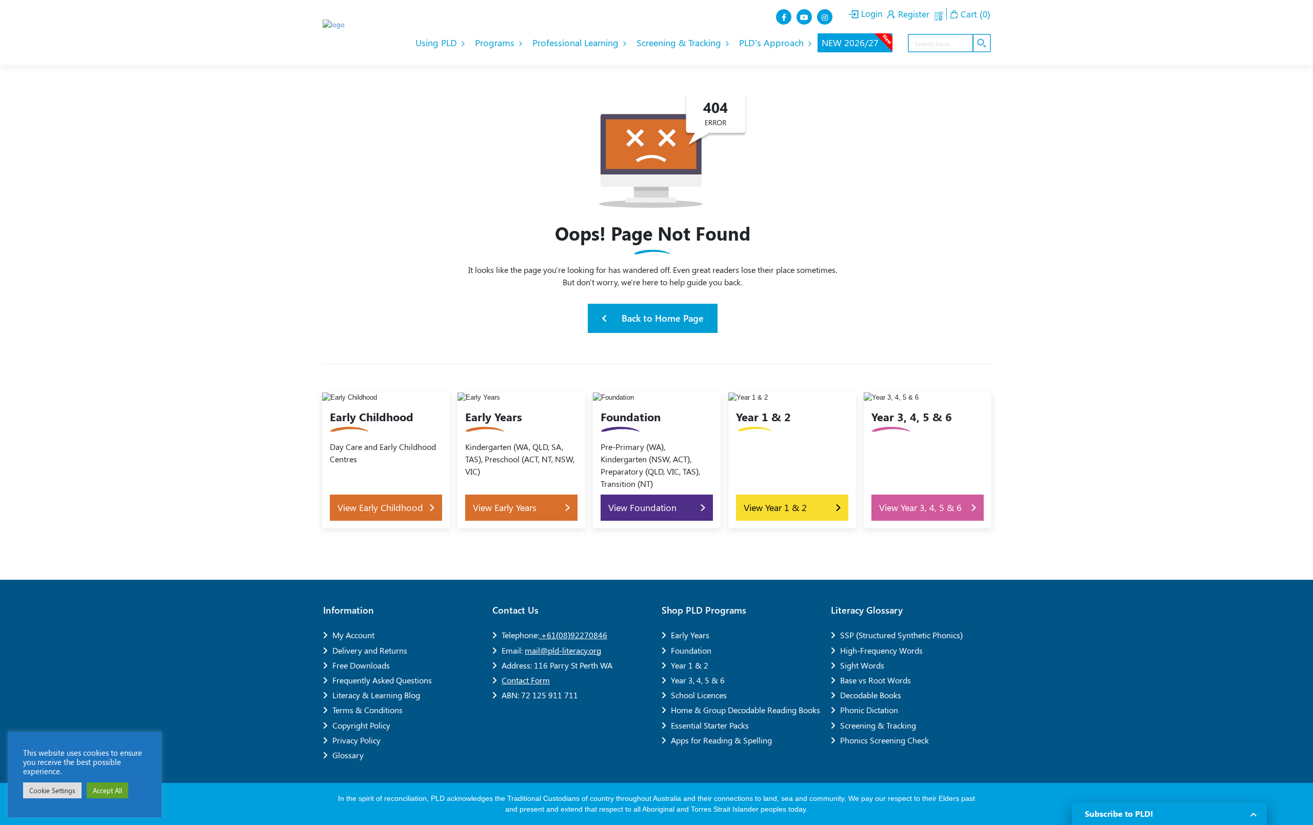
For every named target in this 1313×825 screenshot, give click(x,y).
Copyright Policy (361, 725)
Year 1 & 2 (689, 665)
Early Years (690, 635)
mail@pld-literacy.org (563, 650)
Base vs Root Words (875, 680)
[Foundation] (657, 460)
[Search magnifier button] (981, 43)
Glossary (348, 755)
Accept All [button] (107, 790)
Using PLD (437, 42)
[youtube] (805, 17)
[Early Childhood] (386, 460)
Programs (496, 42)
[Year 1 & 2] (792, 460)
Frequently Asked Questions (382, 680)
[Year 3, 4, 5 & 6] (927, 460)
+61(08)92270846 (573, 635)
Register (912, 13)
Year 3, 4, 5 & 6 (698, 680)
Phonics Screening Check (884, 740)
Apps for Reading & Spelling (721, 740)
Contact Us (515, 610)
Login (871, 13)
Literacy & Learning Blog (376, 695)
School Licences (699, 695)
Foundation (691, 650)
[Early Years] (521, 460)
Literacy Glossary (867, 610)
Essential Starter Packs (710, 725)
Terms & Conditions (367, 709)
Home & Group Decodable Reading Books (745, 709)
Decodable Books (870, 695)
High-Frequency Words (881, 650)
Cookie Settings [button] (52, 790)
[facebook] (784, 17)
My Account (353, 635)
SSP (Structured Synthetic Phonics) (901, 635)
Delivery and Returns (369, 650)
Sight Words (862, 665)
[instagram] (825, 17)
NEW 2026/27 (857, 41)
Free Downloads (361, 665)
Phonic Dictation (869, 709)
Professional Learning (576, 42)
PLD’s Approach (772, 42)
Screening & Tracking (680, 42)
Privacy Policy (356, 740)
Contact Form (526, 680)
